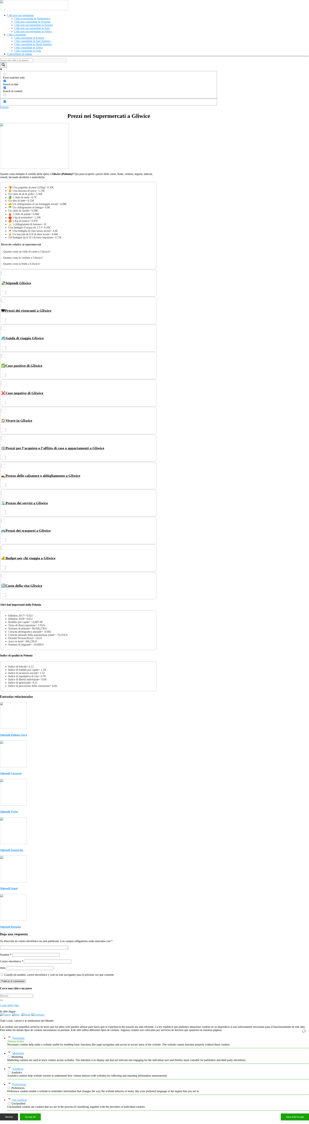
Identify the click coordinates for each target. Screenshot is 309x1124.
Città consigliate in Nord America (33, 44)
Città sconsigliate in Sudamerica (32, 18)
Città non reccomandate (20, 15)
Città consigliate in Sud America (32, 41)
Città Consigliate (16, 34)
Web (2, 967)
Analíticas (17, 1068)
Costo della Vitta (9, 1005)
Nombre (5, 954)
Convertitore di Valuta (19, 53)
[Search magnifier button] (3, 65)
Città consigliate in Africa (28, 47)
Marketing (18, 1053)
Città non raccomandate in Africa (33, 31)
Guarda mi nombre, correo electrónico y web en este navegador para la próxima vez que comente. (59, 974)
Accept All (30, 1117)
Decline (9, 1117)
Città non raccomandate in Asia (32, 28)
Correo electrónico (11, 961)
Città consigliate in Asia (27, 50)
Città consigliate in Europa (29, 37)
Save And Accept (295, 1117)
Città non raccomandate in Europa (33, 24)
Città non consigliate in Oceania (32, 21)
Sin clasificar (19, 1099)
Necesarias (18, 1038)
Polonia (4, 107)
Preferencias (19, 1084)
